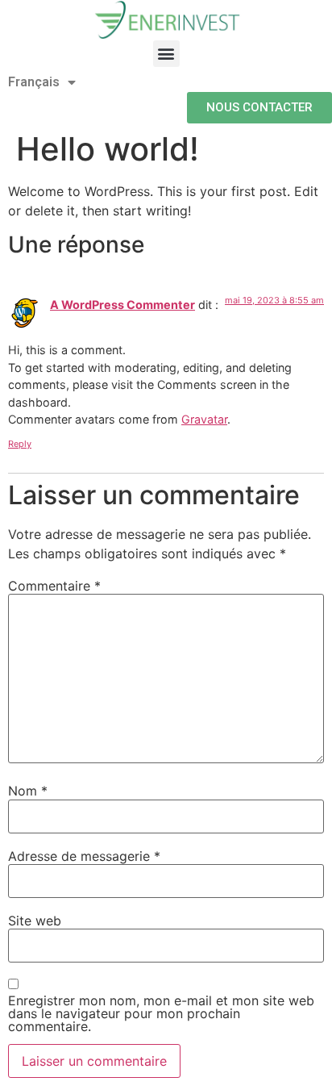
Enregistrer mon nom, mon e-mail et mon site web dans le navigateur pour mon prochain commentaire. (161, 1013)
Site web (34, 920)
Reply (19, 443)
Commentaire (54, 585)
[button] (166, 53)
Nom (28, 790)
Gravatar (204, 419)
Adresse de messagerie (84, 856)
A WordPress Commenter (122, 304)
